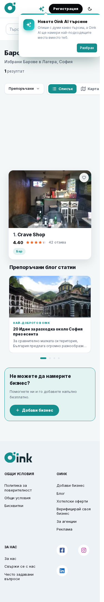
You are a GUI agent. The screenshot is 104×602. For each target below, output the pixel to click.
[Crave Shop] (50, 199)
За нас (10, 558)
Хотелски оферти (72, 501)
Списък (66, 88)
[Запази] (84, 177)
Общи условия (17, 498)
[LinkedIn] (62, 570)
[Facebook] (62, 550)
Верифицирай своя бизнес (74, 511)
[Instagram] (83, 550)
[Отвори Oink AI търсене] (41, 8)
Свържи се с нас (19, 566)
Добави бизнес (37, 410)
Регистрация (65, 9)
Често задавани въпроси (19, 576)
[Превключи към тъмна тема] (89, 8)
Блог (61, 493)
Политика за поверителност (18, 487)
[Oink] (10, 8)
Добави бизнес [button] (71, 485)
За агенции (67, 521)
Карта (93, 88)
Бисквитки (13, 505)
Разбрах (83, 48)
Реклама (64, 529)
